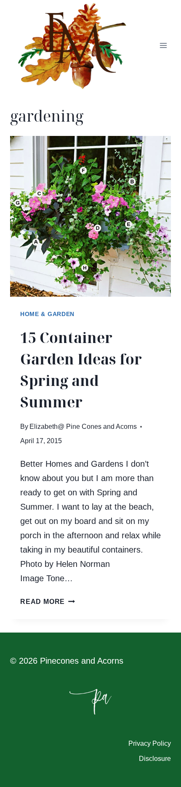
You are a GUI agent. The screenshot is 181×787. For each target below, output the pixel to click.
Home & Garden (47, 314)
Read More (47, 601)
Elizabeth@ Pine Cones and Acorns (83, 426)
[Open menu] (163, 45)
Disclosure (155, 758)
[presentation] (90, 216)
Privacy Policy (149, 743)
